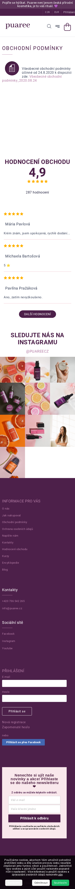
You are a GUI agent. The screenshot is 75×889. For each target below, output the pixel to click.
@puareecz (37, 351)
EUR (56, 12)
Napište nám (10, 535)
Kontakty (7, 542)
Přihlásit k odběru (34, 818)
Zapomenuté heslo (16, 727)
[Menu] (57, 26)
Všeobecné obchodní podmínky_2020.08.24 (32, 78)
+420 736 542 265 (13, 601)
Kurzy (5, 556)
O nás (6, 508)
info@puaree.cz (12, 608)
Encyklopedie (10, 562)
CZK (47, 12)
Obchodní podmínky (14, 522)
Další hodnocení (37, 314)
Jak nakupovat (11, 515)
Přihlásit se (17, 711)
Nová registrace (14, 722)
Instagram (8, 641)
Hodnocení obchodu (15, 549)
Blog (5, 569)
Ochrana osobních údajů (17, 529)
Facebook (8, 633)
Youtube (7, 648)
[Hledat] (49, 26)
